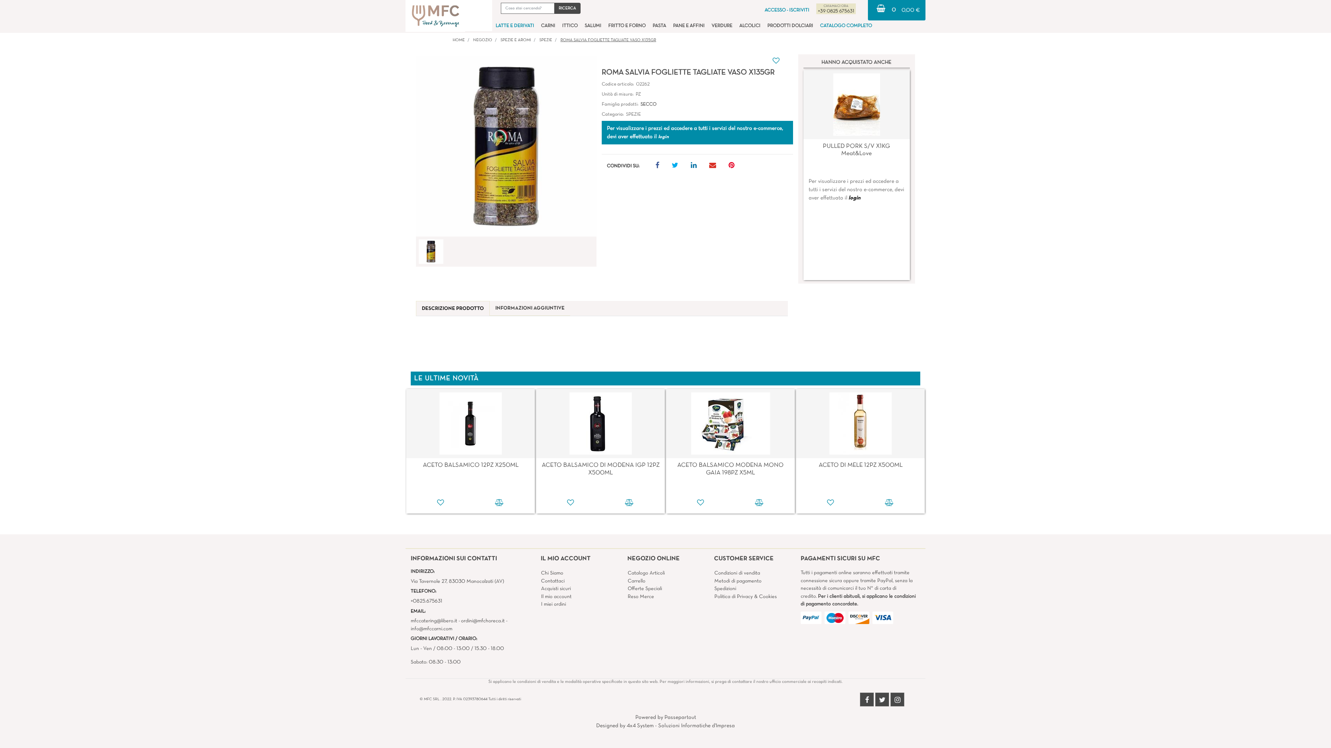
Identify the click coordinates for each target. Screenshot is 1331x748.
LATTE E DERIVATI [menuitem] (515, 26)
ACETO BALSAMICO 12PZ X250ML (471, 465)
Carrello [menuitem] (636, 581)
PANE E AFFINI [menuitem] (689, 26)
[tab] (453, 309)
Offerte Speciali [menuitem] (645, 588)
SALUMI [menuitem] (593, 26)
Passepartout (680, 717)
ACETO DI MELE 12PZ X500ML (861, 465)
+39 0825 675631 (836, 11)
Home (459, 40)
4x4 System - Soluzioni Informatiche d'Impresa (681, 725)
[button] (567, 8)
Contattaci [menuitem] (553, 581)
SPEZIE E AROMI (516, 40)
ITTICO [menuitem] (570, 26)
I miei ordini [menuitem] (553, 604)
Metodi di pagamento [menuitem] (738, 581)
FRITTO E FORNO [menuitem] (627, 26)
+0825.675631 (426, 601)
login (854, 198)
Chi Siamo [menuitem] (552, 573)
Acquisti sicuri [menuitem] (556, 588)
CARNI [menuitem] (548, 26)
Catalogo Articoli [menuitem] (646, 573)
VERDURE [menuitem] (722, 26)
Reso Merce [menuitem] (641, 596)
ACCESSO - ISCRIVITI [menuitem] (787, 10)
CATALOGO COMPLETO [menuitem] (846, 26)
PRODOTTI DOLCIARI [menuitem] (790, 26)
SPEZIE (545, 40)
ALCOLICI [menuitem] (749, 26)
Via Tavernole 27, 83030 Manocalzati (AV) (457, 581)
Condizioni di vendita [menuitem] (737, 573)
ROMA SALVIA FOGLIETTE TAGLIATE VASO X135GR (608, 40)
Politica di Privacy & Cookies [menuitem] (745, 596)
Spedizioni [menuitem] (725, 588)
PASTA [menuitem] (659, 26)
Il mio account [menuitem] (556, 596)
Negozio (482, 40)
